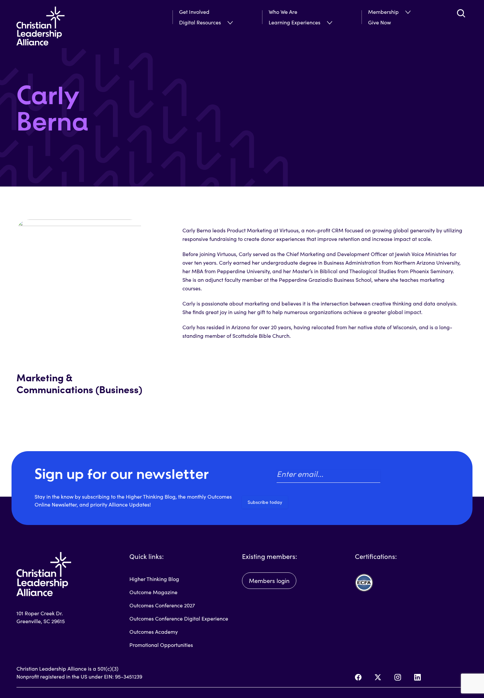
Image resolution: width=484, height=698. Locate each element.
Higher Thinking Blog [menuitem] (154, 578)
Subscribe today (265, 502)
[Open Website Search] (461, 13)
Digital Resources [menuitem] (200, 22)
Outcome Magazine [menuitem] (153, 592)
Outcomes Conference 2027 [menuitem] (162, 605)
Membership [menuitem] (383, 11)
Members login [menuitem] (269, 581)
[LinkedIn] (417, 677)
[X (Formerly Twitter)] (378, 677)
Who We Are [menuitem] (283, 11)
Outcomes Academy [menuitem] (153, 631)
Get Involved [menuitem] (194, 11)
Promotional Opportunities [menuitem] (161, 644)
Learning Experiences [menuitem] (294, 22)
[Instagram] (397, 677)
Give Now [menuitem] (379, 22)
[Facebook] (358, 677)
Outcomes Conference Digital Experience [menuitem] (178, 618)
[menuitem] (223, 22)
